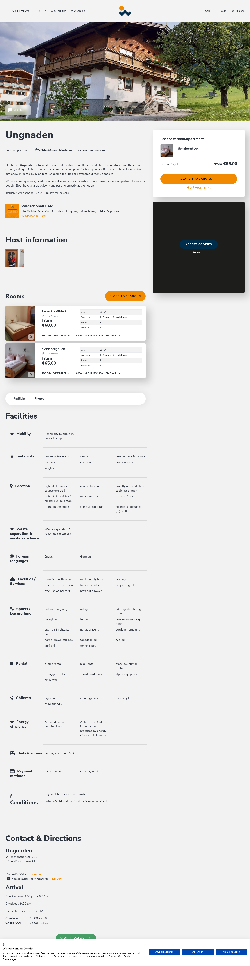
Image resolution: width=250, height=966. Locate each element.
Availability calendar (97, 335)
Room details (54, 335)
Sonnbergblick (53, 349)
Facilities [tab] (20, 398)
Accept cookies (198, 244)
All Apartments (200, 187)
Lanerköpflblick (54, 311)
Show (37, 874)
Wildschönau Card (33, 215)
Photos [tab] (39, 398)
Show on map (89, 150)
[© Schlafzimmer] (20, 323)
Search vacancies (125, 296)
